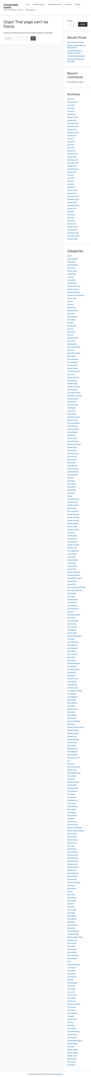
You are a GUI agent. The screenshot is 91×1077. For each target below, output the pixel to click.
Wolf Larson (71, 1062)
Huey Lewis (71, 557)
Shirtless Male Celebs (55, 4)
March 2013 (71, 114)
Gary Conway (72, 508)
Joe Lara (70, 611)
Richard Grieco (72, 840)
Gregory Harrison (73, 545)
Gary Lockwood (72, 511)
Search (69, 21)
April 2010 (70, 221)
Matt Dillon (71, 712)
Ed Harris (70, 478)
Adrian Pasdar (72, 265)
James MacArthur (73, 575)
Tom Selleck (71, 998)
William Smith (72, 1056)
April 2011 (70, 184)
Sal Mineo (70, 904)
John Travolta (72, 627)
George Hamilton (73, 517)
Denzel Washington (74, 444)
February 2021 (72, 102)
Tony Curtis (71, 1007)
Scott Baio (71, 913)
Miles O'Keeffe (72, 754)
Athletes (77, 4)
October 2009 (72, 239)
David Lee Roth (72, 429)
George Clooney (73, 514)
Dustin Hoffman (72, 472)
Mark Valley (71, 706)
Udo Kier (70, 1022)
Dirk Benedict (72, 450)
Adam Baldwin (72, 259)
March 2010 (71, 224)
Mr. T (69, 761)
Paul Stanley (71, 797)
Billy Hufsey (71, 319)
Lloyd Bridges (72, 684)
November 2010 (73, 199)
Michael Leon (72, 736)
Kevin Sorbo (71, 660)
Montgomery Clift (73, 757)
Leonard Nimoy (72, 678)
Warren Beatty (72, 1043)
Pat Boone (71, 779)
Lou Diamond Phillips (74, 691)
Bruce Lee (70, 350)
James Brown (72, 566)
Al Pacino (70, 277)
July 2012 (70, 138)
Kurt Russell (71, 672)
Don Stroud (71, 462)
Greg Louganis (72, 542)
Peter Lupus (71, 803)
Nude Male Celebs (38, 4)
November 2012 (73, 126)
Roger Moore (71, 888)
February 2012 (72, 154)
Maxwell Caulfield (73, 721)
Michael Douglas (73, 730)
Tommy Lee (71, 1001)
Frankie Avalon (72, 502)
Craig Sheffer (72, 414)
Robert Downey (72, 861)
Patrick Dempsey (73, 782)
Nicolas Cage (72, 770)
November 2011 (72, 163)
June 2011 (70, 178)
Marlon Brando (72, 709)
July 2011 (70, 175)
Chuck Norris (71, 402)
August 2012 (71, 135)
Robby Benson (72, 852)
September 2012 (73, 132)
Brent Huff (71, 341)
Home (27, 4)
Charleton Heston (73, 386)
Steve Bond (71, 946)
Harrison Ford (72, 548)
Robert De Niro (72, 858)
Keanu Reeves (72, 645)
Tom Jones (71, 992)
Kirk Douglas (71, 666)
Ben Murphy (71, 307)
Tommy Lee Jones (73, 1004)
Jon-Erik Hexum (73, 642)
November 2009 (73, 236)
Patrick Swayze (72, 788)
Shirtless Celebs (73, 934)
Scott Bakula (71, 916)
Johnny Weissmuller (74, 636)
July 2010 (70, 211)
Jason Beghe (72, 581)
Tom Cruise (71, 986)
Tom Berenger (72, 983)
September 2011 (73, 169)
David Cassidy (72, 420)
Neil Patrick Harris (73, 767)
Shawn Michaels (73, 931)
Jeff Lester (71, 596)
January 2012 (72, 157)
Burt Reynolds (72, 365)
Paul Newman (72, 791)
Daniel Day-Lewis (73, 417)
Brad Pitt (70, 335)
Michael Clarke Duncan (75, 727)
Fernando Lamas (73, 499)
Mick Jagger (71, 745)
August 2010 (71, 208)
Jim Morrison (71, 602)
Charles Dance (72, 383)
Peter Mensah (72, 806)
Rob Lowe (70, 846)
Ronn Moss (71, 894)
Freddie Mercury (73, 505)
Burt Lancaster (72, 362)
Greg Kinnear (72, 538)
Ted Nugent (71, 973)
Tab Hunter (71, 967)
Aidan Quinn (71, 274)
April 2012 (70, 148)
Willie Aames (71, 1059)
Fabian (69, 496)
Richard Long (72, 843)
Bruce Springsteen (73, 353)
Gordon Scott (72, 535)
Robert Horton (72, 864)
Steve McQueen (73, 955)
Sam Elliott (71, 907)
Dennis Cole (71, 435)
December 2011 (72, 160)
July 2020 (70, 105)
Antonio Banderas (73, 292)
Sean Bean (71, 922)
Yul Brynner (71, 1065)
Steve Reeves (72, 958)
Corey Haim (71, 411)
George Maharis (73, 523)
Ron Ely (70, 891)
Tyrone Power (72, 1019)
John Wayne (71, 630)
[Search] (33, 38)
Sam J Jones (71, 910)
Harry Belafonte (72, 551)
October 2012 (72, 129)
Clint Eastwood (72, 405)
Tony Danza (71, 1010)
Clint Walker (71, 408)
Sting (69, 961)
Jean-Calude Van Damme (76, 587)
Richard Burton (72, 824)
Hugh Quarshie (72, 560)
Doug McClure (72, 465)
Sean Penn (71, 928)
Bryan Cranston (72, 359)
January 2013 (72, 120)
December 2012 (73, 123)
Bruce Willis (71, 356)
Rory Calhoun (72, 897)
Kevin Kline (71, 657)
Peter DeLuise (72, 800)
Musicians (68, 4)
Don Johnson (72, 459)
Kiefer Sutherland (73, 663)
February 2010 (72, 227)
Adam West (71, 262)
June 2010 (71, 214)
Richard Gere (72, 837)
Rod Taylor (71, 885)
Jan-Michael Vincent (74, 578)
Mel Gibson (71, 724)
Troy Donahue (72, 1013)
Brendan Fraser (72, 338)
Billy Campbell (72, 316)
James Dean (71, 569)
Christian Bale (72, 389)
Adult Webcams (30, 10)
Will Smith (70, 1046)
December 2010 (73, 196)
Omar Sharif (71, 776)
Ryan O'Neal (71, 900)
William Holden (72, 1050)
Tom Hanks (71, 989)
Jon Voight (71, 639)
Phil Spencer (71, 812)
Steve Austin (71, 943)
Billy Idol (70, 323)
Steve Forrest (72, 952)
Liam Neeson (72, 681)
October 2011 (72, 166)
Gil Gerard (71, 532)
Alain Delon (71, 280)
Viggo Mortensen (73, 1031)
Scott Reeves (72, 919)
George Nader (72, 526)
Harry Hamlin (72, 554)
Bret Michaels (72, 344)
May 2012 (70, 144)
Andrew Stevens (73, 289)
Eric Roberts (71, 487)
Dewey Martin (72, 447)
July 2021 (70, 99)
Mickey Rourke (72, 748)
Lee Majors (71, 675)
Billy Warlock (71, 326)
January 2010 (72, 230)
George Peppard (73, 529)
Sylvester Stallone (73, 964)
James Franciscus (73, 572)
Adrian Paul (71, 268)
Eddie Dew (71, 481)
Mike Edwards (72, 751)
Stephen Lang (72, 940)
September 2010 (73, 205)
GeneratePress (58, 1074)
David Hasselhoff (73, 423)
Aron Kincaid (71, 298)
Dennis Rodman (73, 441)
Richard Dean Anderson (75, 831)
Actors (69, 256)
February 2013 (72, 117)
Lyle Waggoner (72, 697)
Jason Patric (71, 584)
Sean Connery (72, 925)
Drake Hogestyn (73, 469)
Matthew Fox (72, 718)
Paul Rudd (71, 794)
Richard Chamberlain (74, 827)
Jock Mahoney (72, 605)
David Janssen (72, 426)
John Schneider (72, 621)
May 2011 (70, 181)
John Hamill (71, 618)
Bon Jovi (70, 329)
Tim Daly (70, 980)
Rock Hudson (72, 879)
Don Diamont (72, 456)
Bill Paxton (71, 313)
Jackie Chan (71, 563)
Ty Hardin (70, 1016)
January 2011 (72, 193)
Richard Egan (72, 834)
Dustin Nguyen (72, 475)
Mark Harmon (72, 703)
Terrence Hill (71, 977)
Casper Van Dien (73, 377)
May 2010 (70, 217)
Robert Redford (72, 873)
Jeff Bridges (71, 593)
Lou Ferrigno (71, 694)
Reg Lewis (71, 818)
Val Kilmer (70, 1025)
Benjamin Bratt (72, 310)
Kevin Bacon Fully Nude (75, 42)
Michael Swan (72, 742)
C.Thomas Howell (73, 371)
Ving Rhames (72, 1037)
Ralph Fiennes (72, 815)
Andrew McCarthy (73, 286)
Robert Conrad (72, 855)
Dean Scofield (72, 432)
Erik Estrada (71, 490)
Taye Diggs (71, 970)
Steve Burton (72, 949)
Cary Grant (71, 374)
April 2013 (70, 111)
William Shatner (72, 1053)
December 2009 (73, 233)
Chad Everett (72, 380)
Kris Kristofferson (73, 669)
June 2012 (71, 141)
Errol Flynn (71, 493)
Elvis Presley (71, 484)
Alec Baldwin (72, 283)
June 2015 (71, 108)
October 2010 (72, 202)
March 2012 (71, 151)
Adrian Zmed (72, 271)
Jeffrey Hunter (72, 599)
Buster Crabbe (72, 368)
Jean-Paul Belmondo (74, 590)
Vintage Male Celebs (11, 6)
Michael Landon (73, 733)
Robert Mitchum (73, 867)
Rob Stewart (71, 849)
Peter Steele (71, 809)
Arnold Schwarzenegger (75, 295)
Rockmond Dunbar (74, 882)
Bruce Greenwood (73, 347)
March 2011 (71, 187)
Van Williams (71, 1028)
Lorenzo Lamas (72, 688)
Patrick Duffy (71, 785)
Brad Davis (71, 332)
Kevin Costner (72, 654)
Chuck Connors (72, 399)
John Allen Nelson (73, 615)
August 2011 (71, 172)
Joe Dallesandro (73, 608)
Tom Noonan (71, 995)
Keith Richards (72, 648)
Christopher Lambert (74, 396)
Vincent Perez (72, 1034)
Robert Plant (71, 870)
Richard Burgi (72, 821)
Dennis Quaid (72, 438)
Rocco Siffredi (72, 876)
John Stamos (72, 624)
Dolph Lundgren (73, 453)
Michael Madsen (73, 739)
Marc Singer (71, 700)
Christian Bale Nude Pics (76, 56)
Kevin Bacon (71, 651)
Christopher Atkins (73, 392)
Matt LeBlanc (72, 715)
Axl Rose (70, 304)
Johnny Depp (72, 633)
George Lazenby (73, 520)
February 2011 (72, 190)
